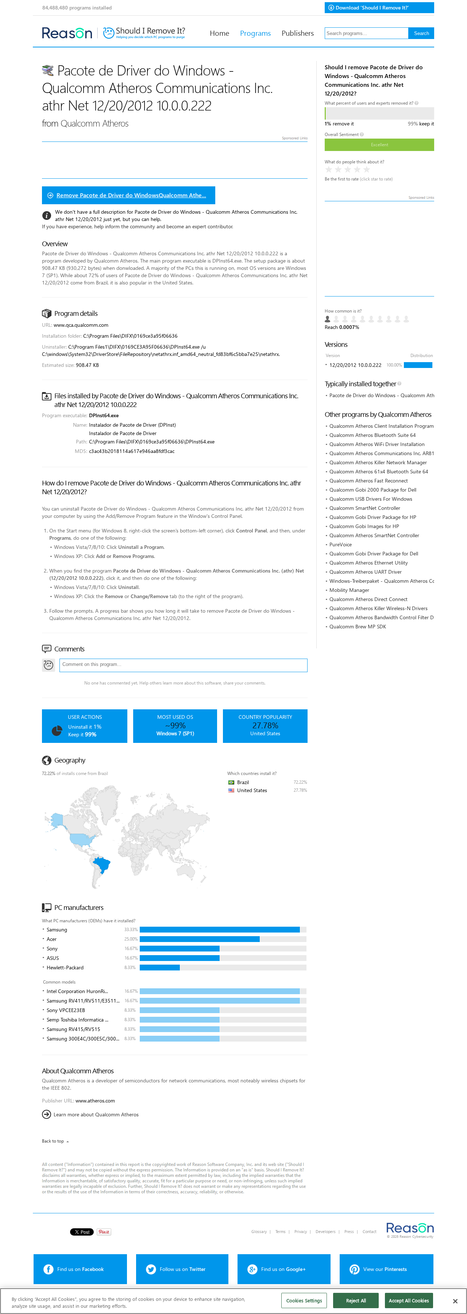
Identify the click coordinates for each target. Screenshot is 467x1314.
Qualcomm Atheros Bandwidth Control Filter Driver (386, 617)
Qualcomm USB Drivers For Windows (370, 498)
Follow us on (182, 1268)
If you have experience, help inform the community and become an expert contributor (137, 226)
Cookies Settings (304, 1300)
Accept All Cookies (409, 1300)
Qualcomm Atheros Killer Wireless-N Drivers (378, 608)
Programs (255, 32)
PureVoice (340, 544)
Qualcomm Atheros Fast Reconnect (368, 480)
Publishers (298, 32)
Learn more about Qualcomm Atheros (96, 1114)
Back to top (53, 1141)
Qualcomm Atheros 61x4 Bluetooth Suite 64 (378, 471)
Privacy (300, 1231)
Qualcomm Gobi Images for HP (364, 526)
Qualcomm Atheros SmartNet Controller (374, 535)
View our (385, 1268)
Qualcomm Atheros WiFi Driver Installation (377, 444)
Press (349, 1231)
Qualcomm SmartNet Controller (364, 507)
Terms (280, 1231)
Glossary (259, 1231)
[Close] (455, 1301)
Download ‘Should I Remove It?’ (372, 7)
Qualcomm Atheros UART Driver (365, 571)
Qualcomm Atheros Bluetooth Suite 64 (372, 434)
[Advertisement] (379, 248)
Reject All (356, 1300)
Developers (326, 1231)
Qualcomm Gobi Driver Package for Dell (373, 553)
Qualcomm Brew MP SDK (357, 626)
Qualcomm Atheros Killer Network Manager (378, 462)
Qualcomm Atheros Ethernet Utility (368, 562)
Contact (370, 1231)
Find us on (80, 1268)
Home (219, 32)
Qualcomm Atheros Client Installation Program (381, 425)
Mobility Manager (349, 589)
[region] (233, 1301)
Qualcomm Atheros (94, 122)
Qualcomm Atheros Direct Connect (368, 599)
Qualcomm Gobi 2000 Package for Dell (372, 489)
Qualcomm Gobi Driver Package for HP (372, 516)
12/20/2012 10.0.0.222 (355, 364)
